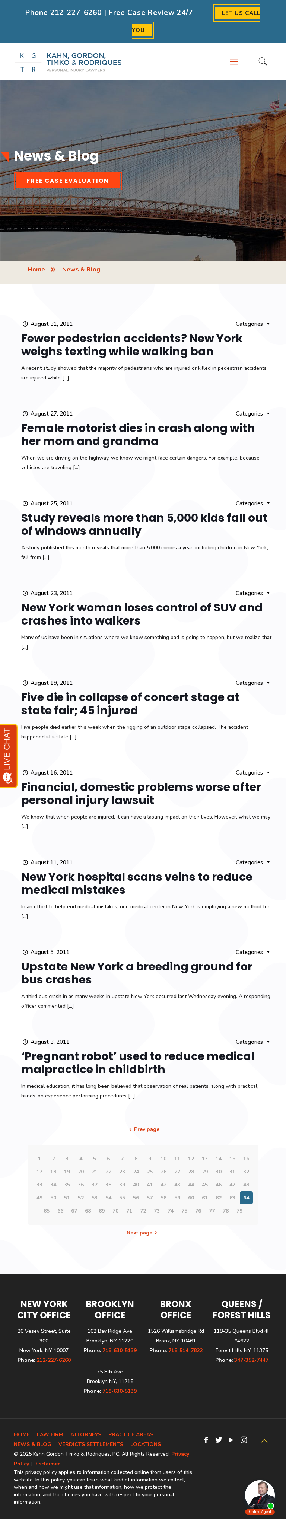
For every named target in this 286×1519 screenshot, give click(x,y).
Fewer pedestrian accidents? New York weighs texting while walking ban (132, 344)
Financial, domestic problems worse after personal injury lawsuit (141, 793)
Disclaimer (46, 1463)
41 (150, 1184)
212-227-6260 (76, 13)
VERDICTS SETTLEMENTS (90, 1444)
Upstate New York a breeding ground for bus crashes (136, 973)
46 (219, 1184)
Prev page (146, 1129)
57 (150, 1197)
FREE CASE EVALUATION (68, 181)
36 (81, 1184)
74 (171, 1210)
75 (184, 1210)
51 (67, 1197)
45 (205, 1184)
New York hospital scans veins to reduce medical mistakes (136, 883)
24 (136, 1171)
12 (191, 1158)
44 (191, 1184)
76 (198, 1210)
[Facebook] (206, 1440)
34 (53, 1184)
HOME (22, 1434)
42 (163, 1184)
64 (246, 1197)
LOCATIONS (145, 1444)
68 (88, 1210)
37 (95, 1184)
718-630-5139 (119, 1350)
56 (136, 1197)
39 (122, 1184)
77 (212, 1210)
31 (232, 1171)
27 (177, 1171)
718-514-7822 (185, 1350)
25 (150, 1171)
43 (177, 1184)
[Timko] (68, 61)
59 (177, 1197)
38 (108, 1184)
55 (122, 1197)
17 (39, 1171)
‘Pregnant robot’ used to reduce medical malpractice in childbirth (137, 1062)
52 (81, 1197)
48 (246, 1184)
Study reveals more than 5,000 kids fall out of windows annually (144, 524)
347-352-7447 (251, 1360)
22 (108, 1171)
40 (136, 1184)
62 (219, 1197)
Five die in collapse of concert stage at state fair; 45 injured (130, 703)
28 (191, 1171)
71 (129, 1210)
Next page (139, 1232)
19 (67, 1171)
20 (81, 1171)
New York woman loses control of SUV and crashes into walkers (142, 614)
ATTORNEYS (85, 1434)
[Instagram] (244, 1440)
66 (60, 1210)
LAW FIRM (50, 1434)
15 (232, 1158)
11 (177, 1158)
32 (246, 1171)
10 (163, 1158)
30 (219, 1171)
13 (205, 1158)
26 (163, 1171)
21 (95, 1171)
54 (108, 1197)
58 (163, 1197)
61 (205, 1197)
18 (53, 1171)
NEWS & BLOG (32, 1444)
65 (47, 1210)
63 (232, 1197)
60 (191, 1197)
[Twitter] (218, 1440)
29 (205, 1171)
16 (246, 1158)
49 (39, 1197)
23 (122, 1171)
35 (67, 1184)
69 (102, 1210)
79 (239, 1210)
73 (157, 1210)
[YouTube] (231, 1440)
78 (226, 1210)
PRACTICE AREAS (130, 1434)
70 (115, 1210)
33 (39, 1184)
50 (53, 1197)
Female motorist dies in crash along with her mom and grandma (138, 434)
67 (74, 1210)
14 (219, 1158)
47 (232, 1184)
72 (143, 1210)
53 (95, 1197)
